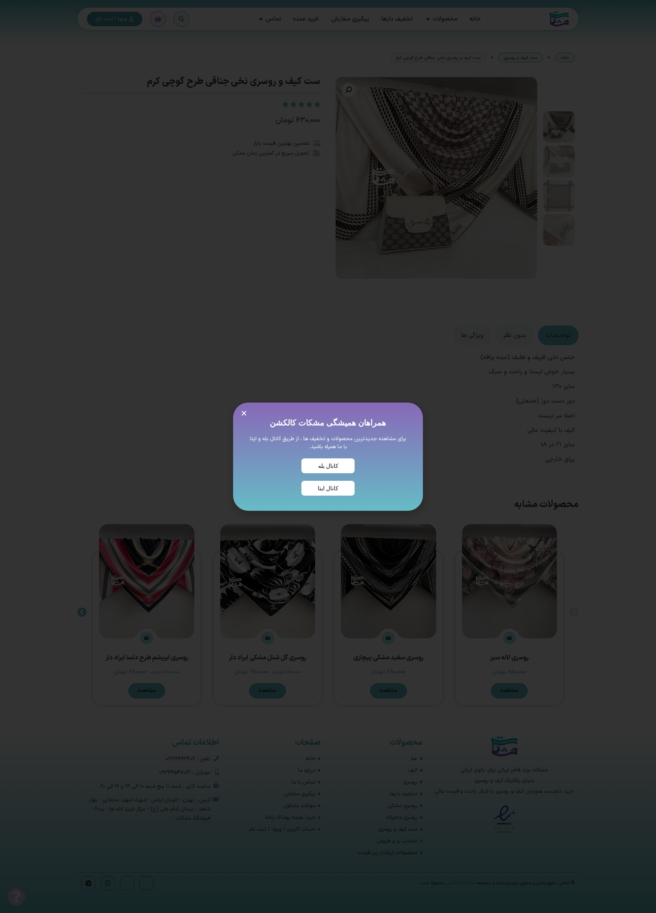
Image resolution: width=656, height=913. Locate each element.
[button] (244, 413)
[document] (328, 456)
